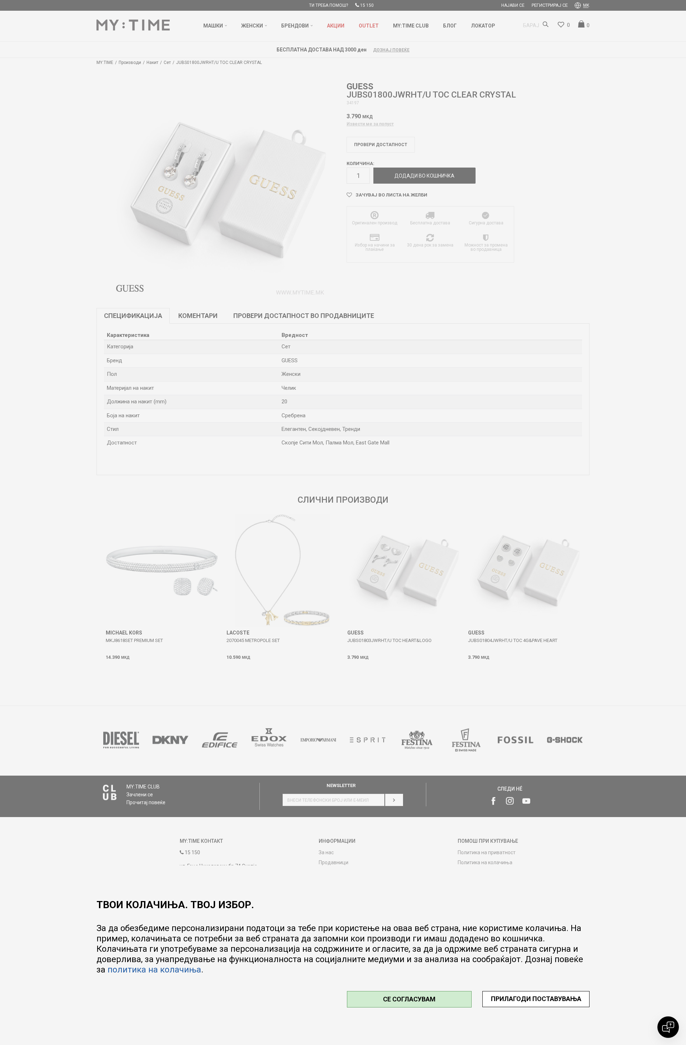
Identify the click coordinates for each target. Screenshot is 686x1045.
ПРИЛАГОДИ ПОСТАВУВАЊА (536, 998)
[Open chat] (668, 1027)
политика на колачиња (154, 970)
